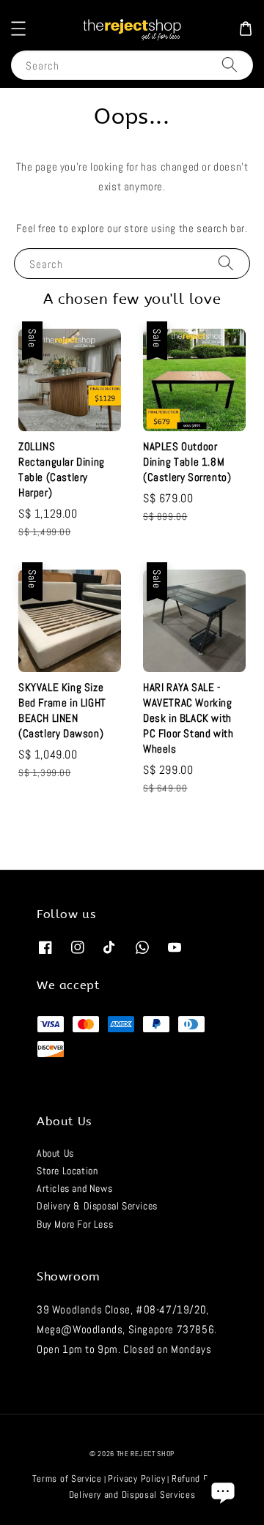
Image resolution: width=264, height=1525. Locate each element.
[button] (18, 28)
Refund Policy (200, 1478)
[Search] (229, 65)
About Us (55, 1153)
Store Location (67, 1170)
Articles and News (74, 1188)
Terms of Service (67, 1478)
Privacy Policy (137, 1478)
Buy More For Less (75, 1224)
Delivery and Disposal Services (132, 1494)
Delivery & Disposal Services (97, 1205)
